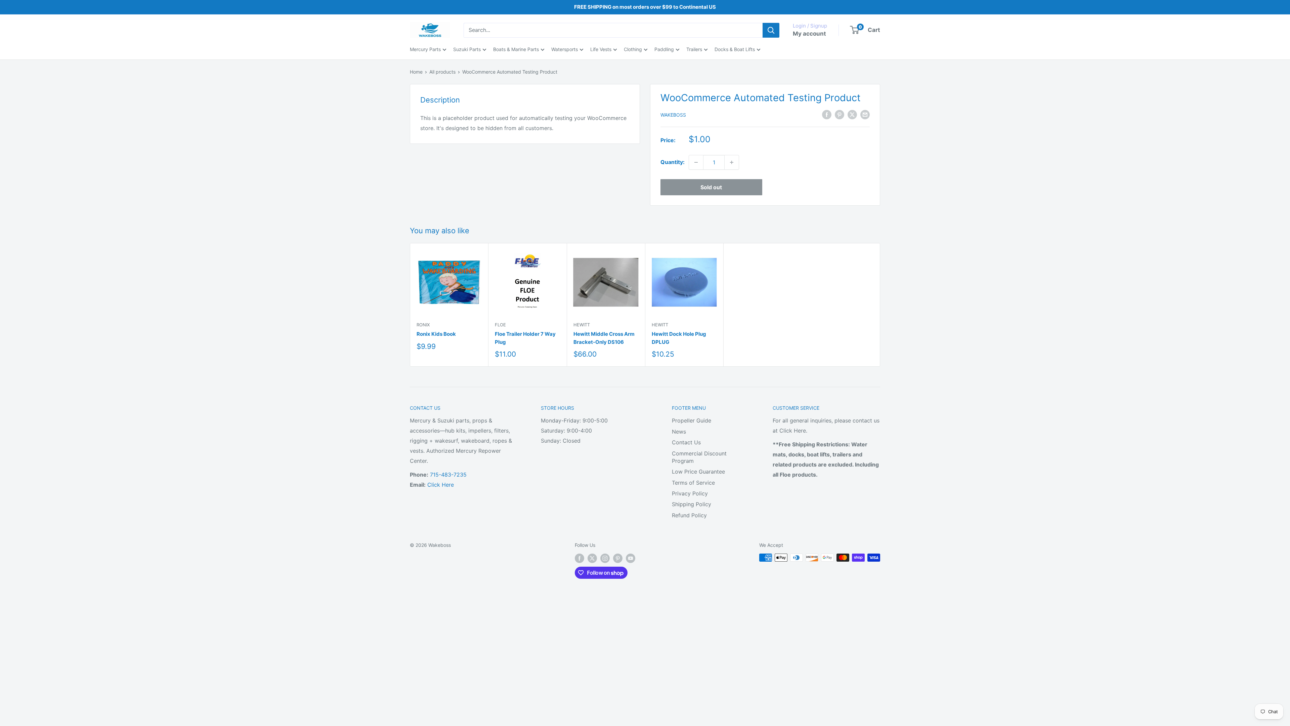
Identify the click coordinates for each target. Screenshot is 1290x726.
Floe (500, 324)
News (679, 431)
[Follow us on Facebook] (579, 558)
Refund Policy (689, 515)
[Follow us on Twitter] (592, 558)
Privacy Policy (690, 493)
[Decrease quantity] (696, 162)
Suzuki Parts (467, 49)
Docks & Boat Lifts (735, 49)
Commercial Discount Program (699, 457)
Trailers (694, 49)
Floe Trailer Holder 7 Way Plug (525, 338)
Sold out (711, 187)
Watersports (564, 49)
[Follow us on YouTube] (630, 558)
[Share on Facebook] (826, 114)
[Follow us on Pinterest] (617, 558)
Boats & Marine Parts (516, 49)
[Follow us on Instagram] (605, 558)
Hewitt (581, 324)
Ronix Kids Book (436, 334)
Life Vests (600, 49)
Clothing (633, 49)
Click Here (440, 484)
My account (809, 33)
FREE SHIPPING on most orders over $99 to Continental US (645, 7)
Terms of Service (693, 482)
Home (416, 72)
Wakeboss (673, 115)
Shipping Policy (691, 504)
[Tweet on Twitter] (852, 114)
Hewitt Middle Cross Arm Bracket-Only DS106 (604, 338)
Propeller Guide (691, 420)
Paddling (664, 49)
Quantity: (672, 162)
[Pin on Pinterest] (839, 114)
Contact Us (686, 442)
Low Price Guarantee (698, 471)
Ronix (423, 324)
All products (442, 72)
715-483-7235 (448, 474)
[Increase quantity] (732, 162)
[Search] (771, 30)
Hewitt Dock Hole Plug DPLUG (679, 338)
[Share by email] (865, 114)
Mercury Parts (425, 49)
